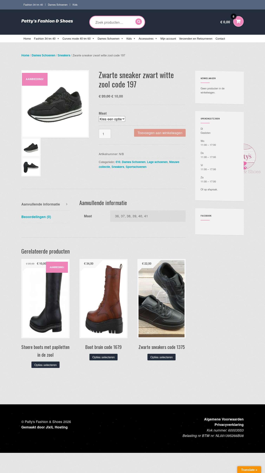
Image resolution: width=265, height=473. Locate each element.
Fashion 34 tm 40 (33, 4)
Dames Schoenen (58, 4)
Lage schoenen (157, 162)
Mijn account (168, 38)
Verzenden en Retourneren (195, 38)
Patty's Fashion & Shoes (47, 20)
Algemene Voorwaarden (224, 419)
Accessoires (146, 38)
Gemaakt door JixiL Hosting (44, 427)
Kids (75, 4)
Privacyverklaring (229, 424)
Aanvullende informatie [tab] (40, 204)
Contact (220, 38)
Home (27, 38)
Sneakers (64, 55)
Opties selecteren (45, 365)
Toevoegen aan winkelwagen (160, 132)
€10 (118, 162)
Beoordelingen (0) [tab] (36, 216)
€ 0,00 (227, 19)
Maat (103, 113)
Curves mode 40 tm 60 (76, 38)
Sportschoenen (136, 167)
